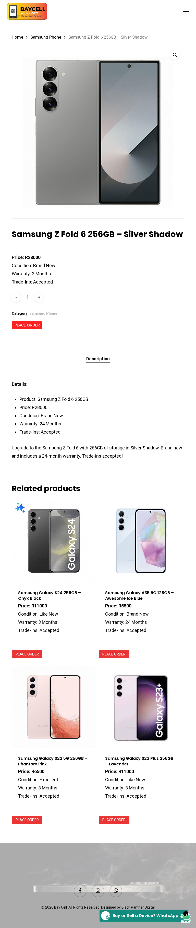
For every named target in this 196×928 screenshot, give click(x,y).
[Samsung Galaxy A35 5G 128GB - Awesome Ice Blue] (141, 541)
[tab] (98, 359)
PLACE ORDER (27, 325)
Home (17, 37)
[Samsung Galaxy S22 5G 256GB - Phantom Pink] (54, 707)
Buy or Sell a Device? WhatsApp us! (149, 916)
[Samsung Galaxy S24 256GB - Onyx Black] (54, 541)
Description (98, 358)
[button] (186, 11)
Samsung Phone (45, 37)
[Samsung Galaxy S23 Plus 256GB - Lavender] (141, 707)
